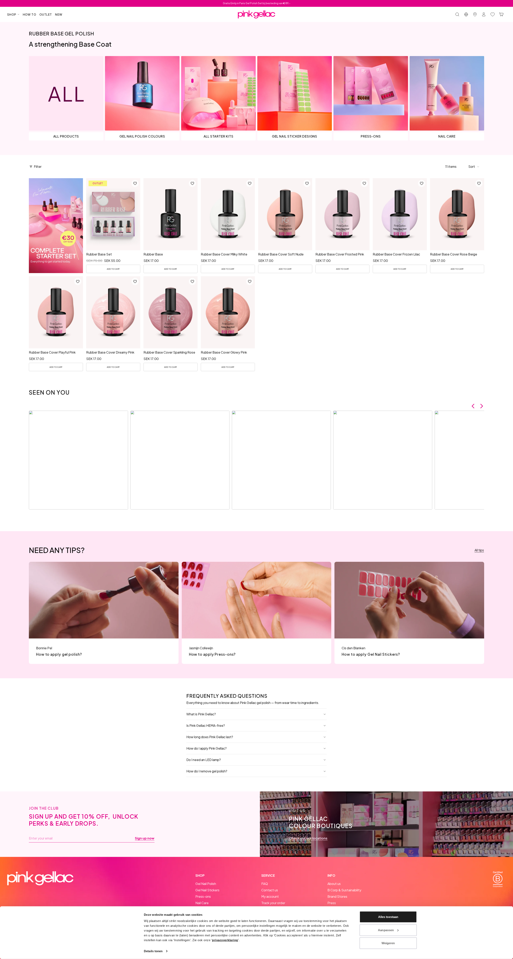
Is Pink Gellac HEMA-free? (205, 725)
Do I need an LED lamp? (203, 760)
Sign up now (144, 838)
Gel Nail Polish (205, 884)
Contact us (269, 890)
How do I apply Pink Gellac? (206, 748)
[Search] (457, 14)
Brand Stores (337, 896)
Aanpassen (386, 930)
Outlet (45, 14)
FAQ (264, 884)
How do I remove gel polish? (206, 771)
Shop (11, 14)
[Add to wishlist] (135, 183)
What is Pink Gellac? (201, 714)
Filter (37, 166)
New (58, 14)
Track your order (273, 903)
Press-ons (203, 896)
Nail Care (202, 903)
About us (334, 884)
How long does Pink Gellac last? (209, 737)
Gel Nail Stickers (207, 890)
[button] (474, 166)
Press (331, 903)
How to (29, 14)
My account (270, 896)
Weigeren (388, 943)
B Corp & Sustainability (344, 890)
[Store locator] (475, 14)
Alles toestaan (388, 917)
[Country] (466, 14)
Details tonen (153, 951)
